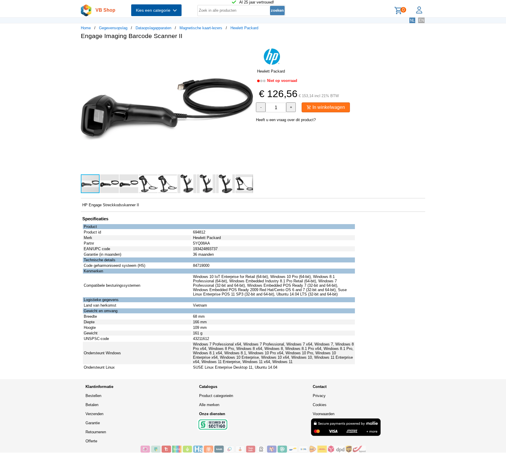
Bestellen (93, 396)
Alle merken (209, 405)
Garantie (93, 423)
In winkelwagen (328, 107)
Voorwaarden (323, 414)
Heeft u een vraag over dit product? (286, 120)
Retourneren (96, 432)
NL (412, 20)
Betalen (92, 405)
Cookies (319, 405)
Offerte (91, 441)
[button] (247, 50)
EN (421, 20)
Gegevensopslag (113, 28)
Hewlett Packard (244, 28)
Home (86, 28)
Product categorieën (216, 396)
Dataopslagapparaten (153, 28)
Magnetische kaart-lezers (201, 28)
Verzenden (94, 414)
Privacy (319, 396)
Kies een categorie (154, 10)
